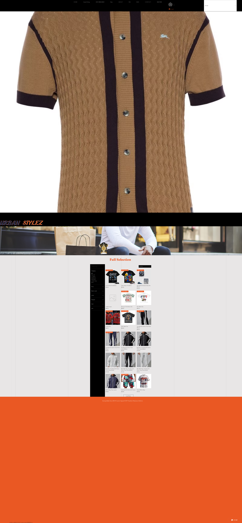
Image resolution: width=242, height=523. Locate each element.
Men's (92, 282)
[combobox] (145, 266)
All (91, 273)
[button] (102, 2)
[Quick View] (113, 298)
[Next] (240, 112)
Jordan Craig (94, 280)
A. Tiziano (93, 276)
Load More (128, 396)
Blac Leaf (93, 274)
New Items (93, 279)
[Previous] (1, 112)
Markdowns (93, 277)
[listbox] (220, 5)
